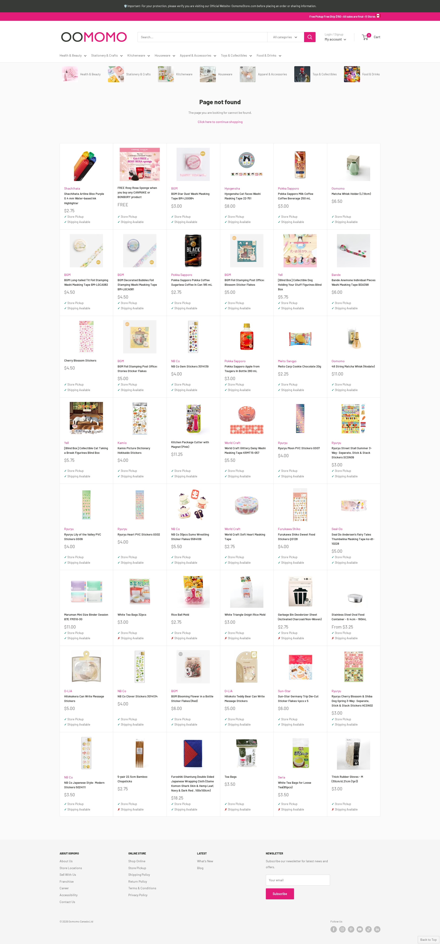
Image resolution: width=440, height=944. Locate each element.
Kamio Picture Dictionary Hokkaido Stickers (134, 450)
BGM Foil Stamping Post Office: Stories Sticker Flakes (138, 369)
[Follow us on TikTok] (368, 929)
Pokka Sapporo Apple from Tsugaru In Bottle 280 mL (242, 369)
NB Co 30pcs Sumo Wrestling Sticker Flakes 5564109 (190, 537)
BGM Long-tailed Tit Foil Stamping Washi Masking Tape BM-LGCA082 (86, 282)
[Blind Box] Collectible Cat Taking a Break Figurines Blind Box (86, 450)
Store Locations (71, 868)
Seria (281, 777)
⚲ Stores (370, 16)
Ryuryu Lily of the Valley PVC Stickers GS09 (82, 537)
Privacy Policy (137, 895)
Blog (200, 868)
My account (334, 39)
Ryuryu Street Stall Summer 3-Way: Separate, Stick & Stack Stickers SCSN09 (352, 452)
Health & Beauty (71, 55)
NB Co (175, 361)
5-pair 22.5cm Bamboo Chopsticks (132, 779)
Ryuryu (283, 443)
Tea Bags (230, 776)
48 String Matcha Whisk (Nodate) (353, 366)
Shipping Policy (139, 874)
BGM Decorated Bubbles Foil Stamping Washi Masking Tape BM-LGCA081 (137, 284)
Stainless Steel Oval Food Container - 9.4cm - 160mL (349, 617)
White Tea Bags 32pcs (132, 614)
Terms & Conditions (142, 888)
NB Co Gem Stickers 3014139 (190, 366)
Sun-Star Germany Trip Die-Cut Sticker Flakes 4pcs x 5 (298, 698)
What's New (205, 861)
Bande (336, 275)
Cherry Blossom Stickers (80, 360)
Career (64, 888)
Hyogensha (232, 188)
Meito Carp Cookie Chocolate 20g (299, 366)
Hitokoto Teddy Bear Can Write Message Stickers (245, 698)
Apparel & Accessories (195, 55)
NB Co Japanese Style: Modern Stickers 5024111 (84, 785)
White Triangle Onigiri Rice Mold (245, 614)
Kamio (122, 443)
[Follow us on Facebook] (333, 929)
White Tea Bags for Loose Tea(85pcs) (294, 785)
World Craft (232, 443)
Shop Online (136, 861)
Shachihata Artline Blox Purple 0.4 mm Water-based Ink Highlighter (84, 198)
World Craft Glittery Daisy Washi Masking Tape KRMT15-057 (245, 450)
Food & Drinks (266, 55)
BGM (174, 188)
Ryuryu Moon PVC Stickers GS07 (299, 448)
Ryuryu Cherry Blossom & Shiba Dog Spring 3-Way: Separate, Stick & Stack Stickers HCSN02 (352, 700)
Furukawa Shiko (289, 529)
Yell (280, 275)
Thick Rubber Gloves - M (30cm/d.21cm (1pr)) (347, 779)
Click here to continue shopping (220, 122)
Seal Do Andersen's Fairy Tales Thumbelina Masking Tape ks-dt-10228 (353, 539)
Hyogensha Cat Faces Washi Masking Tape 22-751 (243, 196)
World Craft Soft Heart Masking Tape (245, 537)
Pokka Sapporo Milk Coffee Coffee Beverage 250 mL (295, 196)
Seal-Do (337, 529)
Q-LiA (68, 691)
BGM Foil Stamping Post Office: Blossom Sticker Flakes (245, 282)
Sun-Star (284, 691)
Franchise (67, 881)
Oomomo (338, 188)
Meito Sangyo (287, 361)
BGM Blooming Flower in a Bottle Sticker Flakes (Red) (192, 698)
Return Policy (137, 881)
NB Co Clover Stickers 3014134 (138, 696)
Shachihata (72, 188)
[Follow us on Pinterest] (351, 929)
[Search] (310, 37)
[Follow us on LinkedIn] (377, 929)
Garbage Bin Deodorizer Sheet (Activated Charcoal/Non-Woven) (300, 617)
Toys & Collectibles (234, 55)
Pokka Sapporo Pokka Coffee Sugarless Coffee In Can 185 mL (191, 282)
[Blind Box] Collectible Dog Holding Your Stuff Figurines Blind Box (300, 284)
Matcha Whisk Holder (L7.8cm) (351, 194)
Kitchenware (136, 55)
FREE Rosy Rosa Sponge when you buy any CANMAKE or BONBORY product (137, 192)
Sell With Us (68, 874)
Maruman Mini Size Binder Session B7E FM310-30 (86, 617)
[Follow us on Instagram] (342, 929)
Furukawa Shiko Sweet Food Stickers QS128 (296, 537)
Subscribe (280, 894)
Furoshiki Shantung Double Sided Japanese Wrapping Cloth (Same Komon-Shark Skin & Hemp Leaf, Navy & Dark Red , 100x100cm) (192, 783)
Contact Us (67, 902)
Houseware (162, 55)
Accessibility (68, 895)
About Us (66, 861)
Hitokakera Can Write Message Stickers (84, 698)
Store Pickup (137, 868)
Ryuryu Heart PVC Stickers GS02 (139, 534)
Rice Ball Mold (180, 614)
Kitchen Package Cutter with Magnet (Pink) (190, 444)
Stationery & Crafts (104, 55)
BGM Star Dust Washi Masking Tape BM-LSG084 (190, 196)
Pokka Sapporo (288, 188)
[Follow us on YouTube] (360, 929)
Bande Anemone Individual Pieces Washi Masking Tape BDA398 (353, 282)
